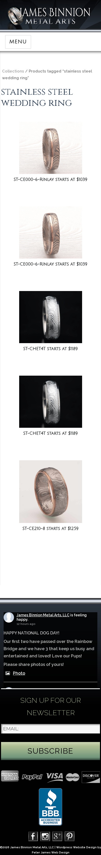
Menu (18, 42)
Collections (13, 71)
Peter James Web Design (50, 852)
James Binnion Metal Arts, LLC (43, 615)
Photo (19, 673)
